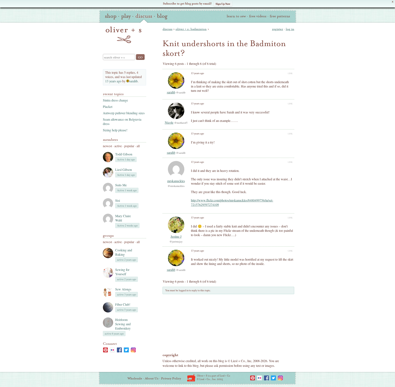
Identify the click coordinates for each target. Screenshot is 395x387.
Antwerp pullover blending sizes (124, 113)
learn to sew (236, 16)
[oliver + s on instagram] (133, 349)
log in (290, 29)
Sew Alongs (123, 289)
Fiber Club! (122, 304)
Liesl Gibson (123, 169)
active (118, 146)
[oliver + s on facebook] (119, 349)
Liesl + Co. (191, 377)
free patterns (280, 16)
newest (107, 146)
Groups (108, 235)
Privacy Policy (171, 378)
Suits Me (121, 185)
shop (110, 16)
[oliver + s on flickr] (112, 349)
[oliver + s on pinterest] (105, 349)
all (138, 146)
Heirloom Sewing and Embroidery (123, 323)
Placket (107, 106)
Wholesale (135, 378)
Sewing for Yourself (122, 271)
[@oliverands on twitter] (126, 349)
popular (129, 146)
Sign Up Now (223, 4)
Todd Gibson (123, 154)
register (277, 29)
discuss (143, 16)
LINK (290, 73)
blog (162, 16)
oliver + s (123, 35)
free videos (257, 16)
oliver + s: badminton (191, 29)
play (126, 16)
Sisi (117, 200)
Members (110, 139)
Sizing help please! (115, 130)
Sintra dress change (115, 100)
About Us (151, 378)
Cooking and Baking (123, 252)
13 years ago (113, 81)
